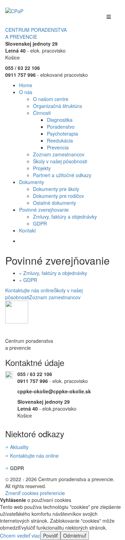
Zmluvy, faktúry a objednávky (65, 216)
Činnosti (42, 112)
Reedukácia (60, 140)
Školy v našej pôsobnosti (60, 161)
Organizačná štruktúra (57, 105)
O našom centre (50, 98)
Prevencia (58, 147)
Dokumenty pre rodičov (58, 195)
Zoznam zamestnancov (58, 154)
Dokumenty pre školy (56, 188)
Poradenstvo (61, 126)
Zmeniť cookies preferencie (35, 492)
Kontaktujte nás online (29, 290)
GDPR (40, 223)
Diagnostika (60, 119)
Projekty (42, 168)
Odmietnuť (74, 535)
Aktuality (19, 446)
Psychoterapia (62, 133)
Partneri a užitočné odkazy (62, 175)
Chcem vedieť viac (20, 535)
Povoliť (50, 535)
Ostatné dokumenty (54, 202)
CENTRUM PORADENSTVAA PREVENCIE (36, 33)
